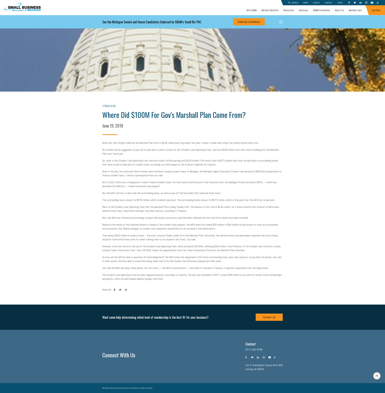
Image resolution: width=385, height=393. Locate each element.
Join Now (376, 10)
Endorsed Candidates (249, 22)
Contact (329, 2)
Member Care (355, 10)
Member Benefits (270, 10)
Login (339, 2)
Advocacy (303, 10)
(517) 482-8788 (253, 349)
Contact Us (269, 317)
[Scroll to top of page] (376, 375)
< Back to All (109, 105)
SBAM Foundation (321, 10)
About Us (339, 10)
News (305, 2)
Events (316, 2)
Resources (288, 10)
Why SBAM (251, 10)
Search (294, 2)
